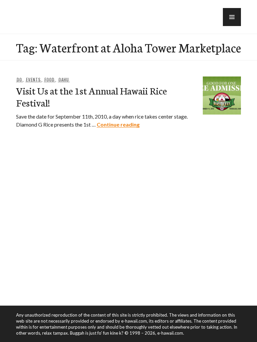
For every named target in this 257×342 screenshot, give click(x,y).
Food (50, 79)
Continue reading (118, 124)
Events (33, 79)
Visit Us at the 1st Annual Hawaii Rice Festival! (91, 96)
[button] (232, 17)
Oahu (64, 79)
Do (19, 79)
